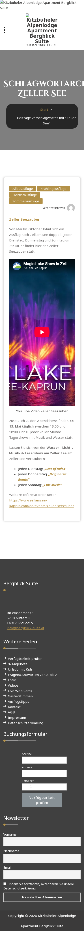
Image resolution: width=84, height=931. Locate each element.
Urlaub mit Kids (20, 669)
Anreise (27, 754)
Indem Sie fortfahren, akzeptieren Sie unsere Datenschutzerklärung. (38, 886)
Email (7, 867)
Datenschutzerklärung (25, 723)
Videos (13, 685)
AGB (11, 712)
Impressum (17, 717)
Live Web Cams (20, 690)
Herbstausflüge (25, 195)
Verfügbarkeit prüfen (25, 658)
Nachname (11, 851)
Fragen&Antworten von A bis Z (32, 674)
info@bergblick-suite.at (25, 628)
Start (44, 109)
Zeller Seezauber (24, 219)
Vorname (10, 834)
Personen (28, 781)
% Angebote (18, 664)
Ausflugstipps (18, 701)
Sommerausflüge (26, 201)
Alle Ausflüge (23, 188)
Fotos (12, 680)
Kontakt (14, 707)
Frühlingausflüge (54, 188)
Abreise (27, 767)
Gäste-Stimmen (20, 696)
